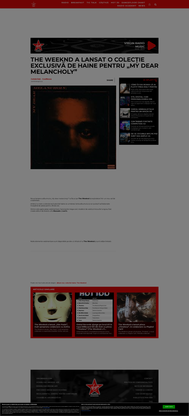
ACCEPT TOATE (169, 406)
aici (38, 411)
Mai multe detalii (46, 407)
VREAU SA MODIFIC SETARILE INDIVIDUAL (168, 410)
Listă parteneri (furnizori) (86, 410)
